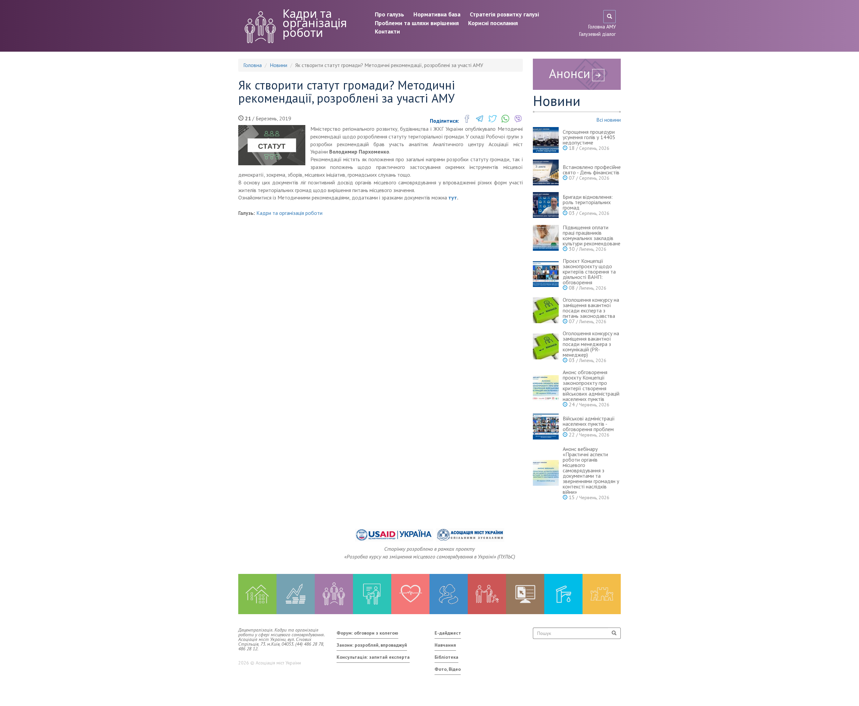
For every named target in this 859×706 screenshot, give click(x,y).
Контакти (387, 31)
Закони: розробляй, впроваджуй (372, 645)
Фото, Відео (448, 669)
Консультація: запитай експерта (373, 657)
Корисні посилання (493, 23)
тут (452, 197)
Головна (252, 65)
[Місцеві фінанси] (295, 594)
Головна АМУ (602, 26)
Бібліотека (446, 657)
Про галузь (389, 14)
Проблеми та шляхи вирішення (417, 23)
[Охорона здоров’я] (410, 594)
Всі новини (608, 119)
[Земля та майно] (257, 594)
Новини (278, 65)
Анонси (569, 73)
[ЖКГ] (563, 594)
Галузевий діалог (597, 34)
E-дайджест (448, 633)
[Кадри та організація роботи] (334, 594)
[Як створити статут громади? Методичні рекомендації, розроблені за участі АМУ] (271, 145)
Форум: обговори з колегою (367, 633)
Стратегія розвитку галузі (504, 14)
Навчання (445, 645)
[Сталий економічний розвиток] (449, 594)
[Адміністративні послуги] (525, 594)
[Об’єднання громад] (602, 594)
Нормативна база (436, 14)
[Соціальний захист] (487, 594)
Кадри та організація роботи (315, 23)
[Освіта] (372, 594)
